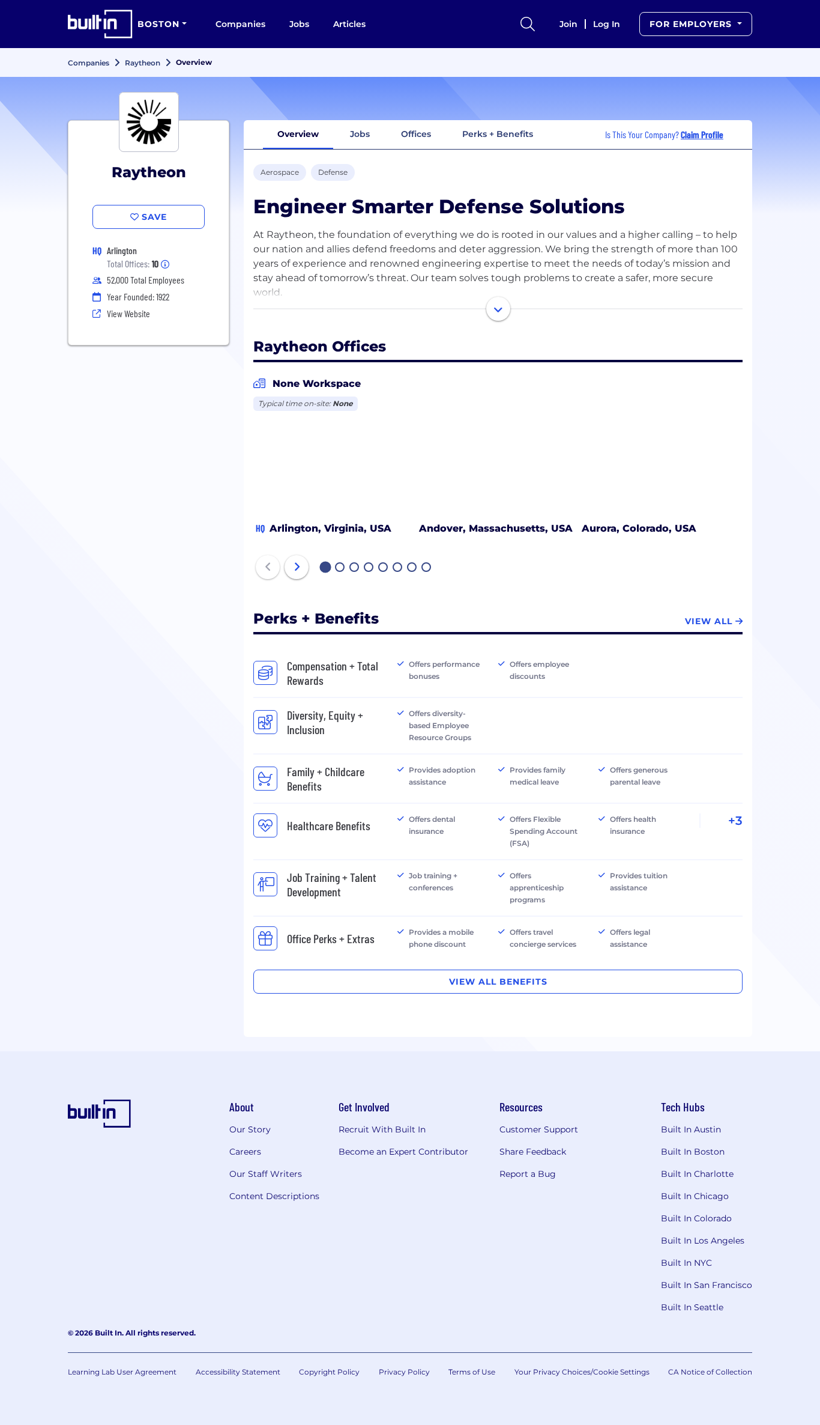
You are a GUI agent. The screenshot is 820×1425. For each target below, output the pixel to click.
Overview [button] (298, 134)
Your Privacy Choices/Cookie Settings (582, 1371)
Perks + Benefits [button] (497, 134)
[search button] (527, 24)
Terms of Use (471, 1371)
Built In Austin (691, 1129)
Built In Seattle (692, 1307)
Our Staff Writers (265, 1173)
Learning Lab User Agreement (122, 1371)
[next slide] (297, 567)
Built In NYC (686, 1262)
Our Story (250, 1129)
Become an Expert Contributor (403, 1151)
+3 (735, 820)
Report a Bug (527, 1173)
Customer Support (538, 1129)
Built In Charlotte (697, 1173)
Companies (240, 24)
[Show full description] (498, 309)
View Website (128, 313)
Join (568, 24)
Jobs (299, 24)
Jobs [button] (360, 134)
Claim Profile (702, 134)
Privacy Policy (404, 1371)
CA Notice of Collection (710, 1371)
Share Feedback (532, 1151)
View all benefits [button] (498, 981)
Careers (245, 1151)
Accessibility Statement (238, 1371)
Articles (349, 24)
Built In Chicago (695, 1196)
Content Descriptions (274, 1196)
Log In (606, 24)
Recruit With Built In (382, 1129)
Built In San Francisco (706, 1285)
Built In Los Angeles (702, 1240)
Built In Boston (693, 1151)
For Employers (692, 24)
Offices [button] (416, 134)
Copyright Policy (329, 1371)
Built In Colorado (696, 1218)
